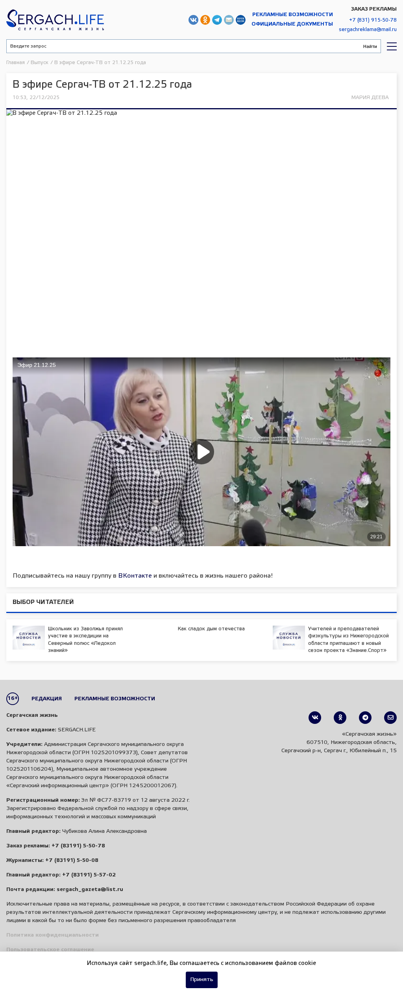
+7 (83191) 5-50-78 (78, 846)
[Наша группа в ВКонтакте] (315, 717)
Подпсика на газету (241, 20)
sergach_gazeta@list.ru (229, 20)
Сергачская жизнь (55, 19)
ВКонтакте (135, 576)
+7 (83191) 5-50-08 (71, 860)
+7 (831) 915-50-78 (373, 20)
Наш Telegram (217, 20)
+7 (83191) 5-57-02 (89, 875)
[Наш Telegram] (365, 717)
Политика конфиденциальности (52, 935)
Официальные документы (292, 24)
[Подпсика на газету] (390, 717)
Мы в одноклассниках (205, 20)
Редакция (46, 699)
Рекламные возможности (292, 15)
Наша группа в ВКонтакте (193, 20)
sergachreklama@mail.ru (368, 30)
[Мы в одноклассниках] (340, 717)
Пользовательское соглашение (50, 949)
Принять (201, 979)
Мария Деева (370, 98)
